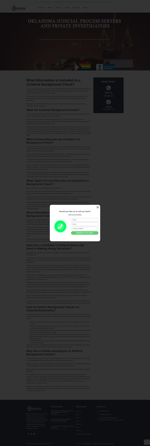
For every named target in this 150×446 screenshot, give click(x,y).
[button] (97, 207)
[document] (75, 223)
